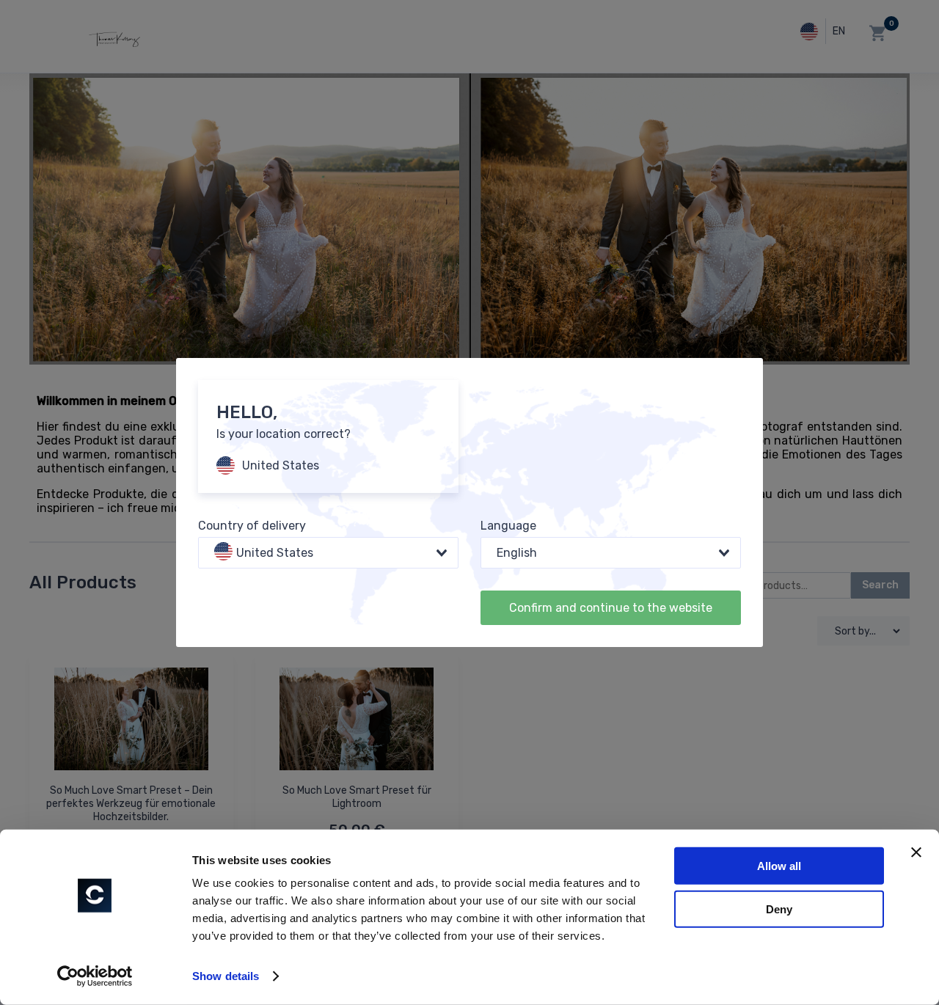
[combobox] (328, 553)
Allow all (779, 866)
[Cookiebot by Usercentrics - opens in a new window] (95, 976)
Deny (779, 908)
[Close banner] (916, 852)
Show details (225, 976)
